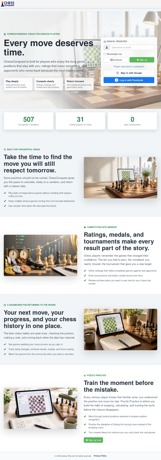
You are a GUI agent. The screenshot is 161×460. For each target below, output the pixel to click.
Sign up (143, 59)
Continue (117, 59)
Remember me (114, 54)
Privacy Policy (100, 455)
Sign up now (94, 440)
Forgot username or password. (129, 66)
